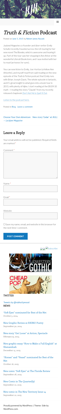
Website (7, 210)
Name (7, 183)
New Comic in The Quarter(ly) (19, 381)
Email (6, 197)
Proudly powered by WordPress (17, 405)
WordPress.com (10, 408)
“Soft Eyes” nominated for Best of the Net (24, 312)
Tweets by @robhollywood (16, 302)
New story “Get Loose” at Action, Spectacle (25, 333)
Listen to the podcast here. (16, 100)
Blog (14, 106)
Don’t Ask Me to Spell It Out (34, 93)
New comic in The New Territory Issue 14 (24, 391)
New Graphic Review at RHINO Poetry (23, 322)
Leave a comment (24, 106)
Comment (9, 150)
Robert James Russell (35, 38)
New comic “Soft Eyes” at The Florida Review (26, 370)
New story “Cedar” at (45, 117)
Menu (58, 21)
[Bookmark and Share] (52, 248)
